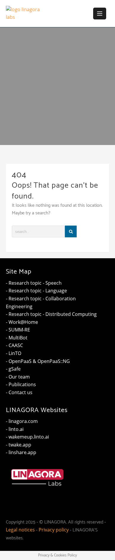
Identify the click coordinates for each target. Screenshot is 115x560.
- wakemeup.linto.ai (27, 437)
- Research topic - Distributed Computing (51, 314)
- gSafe (13, 369)
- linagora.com (22, 421)
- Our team (18, 377)
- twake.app (18, 444)
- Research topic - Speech (34, 283)
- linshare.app (21, 452)
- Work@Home (22, 322)
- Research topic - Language (36, 290)
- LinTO (13, 353)
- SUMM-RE (18, 329)
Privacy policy (54, 529)
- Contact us (19, 392)
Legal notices (20, 529)
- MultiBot (16, 337)
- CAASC (14, 345)
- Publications (21, 384)
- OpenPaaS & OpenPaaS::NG (38, 361)
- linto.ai (15, 429)
